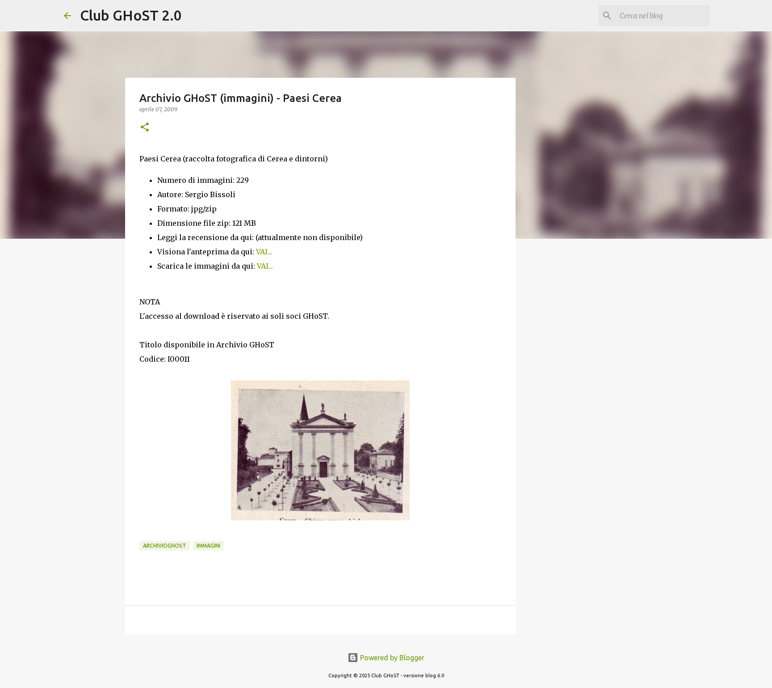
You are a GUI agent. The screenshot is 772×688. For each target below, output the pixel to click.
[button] (144, 128)
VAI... (264, 251)
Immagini (208, 546)
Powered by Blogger (391, 658)
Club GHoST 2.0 (131, 15)
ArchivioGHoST (164, 546)
